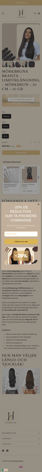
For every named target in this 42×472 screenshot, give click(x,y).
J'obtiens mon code (21, 241)
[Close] (38, 204)
